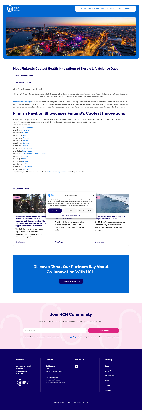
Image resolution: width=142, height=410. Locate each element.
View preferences (86, 211)
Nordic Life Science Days (22, 102)
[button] (93, 195)
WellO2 (25, 146)
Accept (54, 211)
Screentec (26, 169)
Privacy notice (59, 402)
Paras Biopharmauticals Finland (34, 154)
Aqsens (25, 140)
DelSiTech (25, 161)
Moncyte (26, 130)
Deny (70, 211)
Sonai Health (27, 151)
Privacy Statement (75, 215)
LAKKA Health (28, 148)
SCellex (25, 135)
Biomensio (26, 143)
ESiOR (24, 159)
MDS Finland (27, 167)
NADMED (25, 133)
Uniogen (26, 138)
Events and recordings (23, 76)
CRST (24, 164)
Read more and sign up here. (56, 172)
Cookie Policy (65, 215)
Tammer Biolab (28, 127)
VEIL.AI (25, 156)
